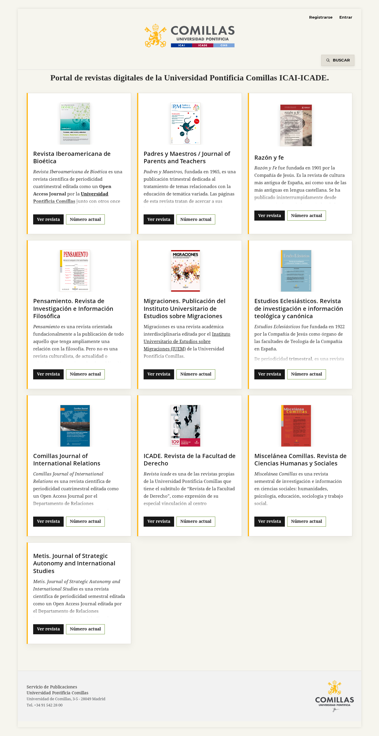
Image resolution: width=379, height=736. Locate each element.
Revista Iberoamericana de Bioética (72, 157)
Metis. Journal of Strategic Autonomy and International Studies (74, 563)
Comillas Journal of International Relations (66, 460)
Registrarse (321, 17)
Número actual (85, 219)
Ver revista (48, 219)
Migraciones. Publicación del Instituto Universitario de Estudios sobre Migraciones (185, 308)
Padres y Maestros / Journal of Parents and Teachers (187, 157)
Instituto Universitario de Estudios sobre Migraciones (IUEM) (187, 341)
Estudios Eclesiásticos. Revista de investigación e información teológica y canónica (298, 308)
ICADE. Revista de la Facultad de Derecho (190, 460)
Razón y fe (269, 157)
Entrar (345, 17)
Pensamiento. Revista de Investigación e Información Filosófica (73, 308)
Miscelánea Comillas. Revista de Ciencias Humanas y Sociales (300, 460)
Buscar (341, 60)
